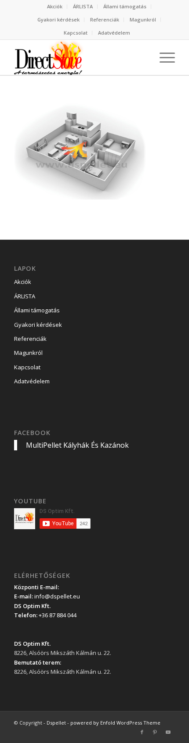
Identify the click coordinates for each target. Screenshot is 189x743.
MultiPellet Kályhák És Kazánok (77, 445)
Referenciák (104, 19)
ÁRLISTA (83, 6)
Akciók (54, 6)
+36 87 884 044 (57, 615)
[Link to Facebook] (142, 732)
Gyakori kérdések (58, 19)
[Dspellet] (78, 57)
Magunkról (143, 19)
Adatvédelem (114, 32)
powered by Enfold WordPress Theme (115, 722)
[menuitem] (55, 6)
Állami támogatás (124, 6)
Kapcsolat (75, 32)
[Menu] (163, 57)
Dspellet (56, 722)
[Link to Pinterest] (155, 732)
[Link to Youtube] (168, 732)
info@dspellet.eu (57, 596)
